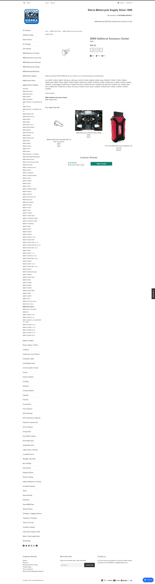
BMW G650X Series (28, 159)
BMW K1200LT (27, 170)
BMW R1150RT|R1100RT (30, 221)
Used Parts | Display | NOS (31, 532)
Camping (26, 350)
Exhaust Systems (28, 390)
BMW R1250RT (27, 285)
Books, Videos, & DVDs (30, 345)
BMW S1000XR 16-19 (29, 333)
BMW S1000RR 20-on (29, 330)
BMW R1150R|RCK (28, 223)
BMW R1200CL (27, 229)
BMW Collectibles (28, 99)
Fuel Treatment (27, 409)
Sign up (53, 3)
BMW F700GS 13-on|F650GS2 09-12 (32, 103)
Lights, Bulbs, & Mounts (30, 450)
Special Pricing (27, 509)
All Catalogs (27, 44)
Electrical (26, 386)
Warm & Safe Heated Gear (31, 536)
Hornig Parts (27, 432)
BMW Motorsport (27, 199)
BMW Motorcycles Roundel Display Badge (88, 133)
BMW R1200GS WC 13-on (30, 248)
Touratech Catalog (29, 527)
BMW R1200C (27, 226)
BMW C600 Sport (28, 91)
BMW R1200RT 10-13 (29, 264)
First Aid (25, 400)
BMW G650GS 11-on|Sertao (31, 154)
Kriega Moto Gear (28, 445)
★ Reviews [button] (153, 294)
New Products (27, 40)
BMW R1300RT (27, 296)
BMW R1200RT (27, 261)
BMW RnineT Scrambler (29, 309)
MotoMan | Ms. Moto (29, 459)
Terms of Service (28, 569)
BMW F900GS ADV (28, 138)
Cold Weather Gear (29, 363)
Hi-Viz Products (28, 427)
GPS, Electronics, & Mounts (31, 418)
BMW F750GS (27, 106)
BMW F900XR (27, 143)
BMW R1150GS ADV (28, 215)
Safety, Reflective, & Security (32, 482)
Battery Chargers (28, 340)
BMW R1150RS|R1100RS (30, 218)
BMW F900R (26, 141)
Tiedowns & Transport (30, 518)
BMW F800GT (27, 119)
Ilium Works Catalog (29, 436)
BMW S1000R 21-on (28, 317)
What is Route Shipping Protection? (33, 571)
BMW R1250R (27, 280)
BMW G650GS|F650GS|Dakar (31, 157)
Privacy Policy (27, 567)
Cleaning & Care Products (31, 354)
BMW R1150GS (27, 213)
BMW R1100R (27, 207)
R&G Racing (27, 468)
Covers (25, 372)
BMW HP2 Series (27, 165)
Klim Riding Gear (28, 441)
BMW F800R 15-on (28, 125)
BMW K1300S (27, 186)
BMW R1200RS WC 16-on (30, 258)
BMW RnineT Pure (28, 304)
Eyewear (25, 395)
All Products (26, 30)
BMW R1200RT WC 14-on (30, 266)
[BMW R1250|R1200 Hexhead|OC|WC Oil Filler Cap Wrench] (58, 123)
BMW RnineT (26, 298)
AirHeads (25, 88)
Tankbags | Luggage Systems (32, 513)
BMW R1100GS (27, 205)
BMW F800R (26, 122)
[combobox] (35, 2)
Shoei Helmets (27, 495)
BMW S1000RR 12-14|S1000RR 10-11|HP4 (32, 321)
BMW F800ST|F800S (29, 127)
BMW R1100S (27, 210)
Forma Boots (27, 404)
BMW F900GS (27, 135)
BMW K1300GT (27, 181)
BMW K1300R (27, 183)
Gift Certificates (27, 413)
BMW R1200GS (27, 232)
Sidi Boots (26, 500)
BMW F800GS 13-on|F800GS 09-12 (32, 110)
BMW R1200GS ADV (28, 240)
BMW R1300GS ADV (28, 290)
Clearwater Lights (28, 359)
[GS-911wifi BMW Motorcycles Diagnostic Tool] (118, 127)
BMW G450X (26, 151)
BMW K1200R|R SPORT (30, 175)
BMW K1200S (27, 178)
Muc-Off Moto (27, 463)
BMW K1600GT (27, 191)
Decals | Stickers (28, 377)
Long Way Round (28, 454)
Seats (24, 491)
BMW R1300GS (27, 288)
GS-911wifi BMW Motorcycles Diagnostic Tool (118, 146)
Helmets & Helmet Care (30, 422)
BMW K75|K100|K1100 (29, 197)
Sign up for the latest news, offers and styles (73, 560)
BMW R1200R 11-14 (28, 253)
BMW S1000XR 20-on (29, 335)
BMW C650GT (27, 96)
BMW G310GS (27, 146)
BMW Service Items (29, 80)
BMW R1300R (27, 293)
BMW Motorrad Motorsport (31, 71)
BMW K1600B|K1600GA (29, 189)
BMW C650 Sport (28, 94)
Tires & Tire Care (28, 522)
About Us (25, 562)
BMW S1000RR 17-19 (29, 327)
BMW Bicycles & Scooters (31, 53)
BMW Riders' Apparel (33, 76)
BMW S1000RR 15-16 (29, 325)
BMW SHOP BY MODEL (32, 85)
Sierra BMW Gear (28, 504)
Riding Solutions (28, 472)
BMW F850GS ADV (28, 133)
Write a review (101, 164)
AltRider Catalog (28, 35)
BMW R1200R (27, 250)
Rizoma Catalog (28, 477)
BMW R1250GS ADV (28, 277)
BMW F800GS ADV (28, 114)
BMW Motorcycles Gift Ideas (32, 62)
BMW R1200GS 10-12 (29, 237)
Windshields (27, 541)
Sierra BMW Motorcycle (37, 580)
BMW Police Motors (28, 202)
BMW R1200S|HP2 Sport (30, 272)
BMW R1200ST (27, 269)
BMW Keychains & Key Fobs (32, 58)
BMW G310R (26, 149)
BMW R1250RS (27, 282)
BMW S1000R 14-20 (28, 315)
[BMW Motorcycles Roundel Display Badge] (88, 120)
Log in (47, 3)
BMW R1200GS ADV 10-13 (30, 242)
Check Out (129, 3)
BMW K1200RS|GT (28, 173)
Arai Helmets (27, 49)
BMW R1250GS (27, 274)
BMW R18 (25, 312)
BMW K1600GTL (27, 194)
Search (25, 560)
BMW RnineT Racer (28, 307)
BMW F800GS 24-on (28, 116)
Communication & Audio (30, 368)
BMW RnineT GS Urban (29, 301)
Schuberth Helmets (29, 486)
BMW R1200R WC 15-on (30, 256)
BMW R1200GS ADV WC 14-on (32, 245)
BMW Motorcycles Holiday (31, 67)
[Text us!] (148, 580)
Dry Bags (26, 381)
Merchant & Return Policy (30, 565)
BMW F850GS (27, 130)
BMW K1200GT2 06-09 (29, 167)
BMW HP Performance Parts (31, 162)
